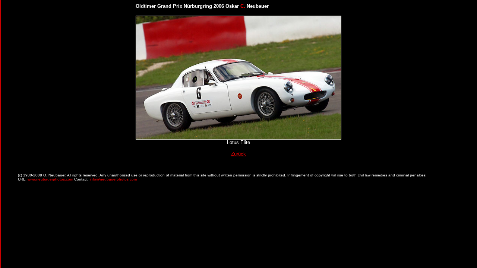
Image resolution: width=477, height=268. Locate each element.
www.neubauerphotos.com (50, 179)
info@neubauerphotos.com (113, 179)
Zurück (238, 154)
